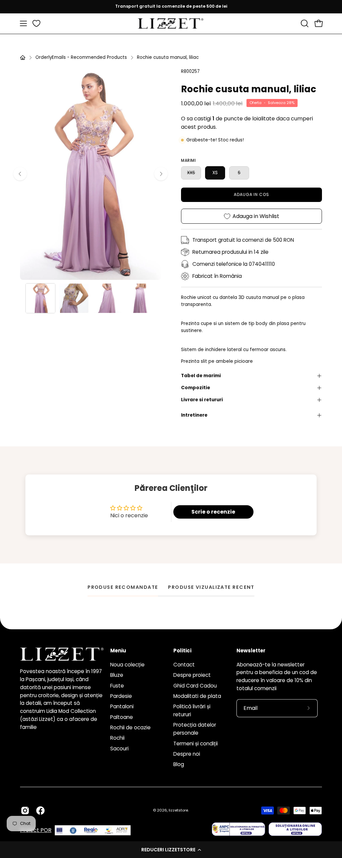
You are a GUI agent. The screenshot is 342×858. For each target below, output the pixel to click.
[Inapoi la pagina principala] (22, 57)
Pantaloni (122, 706)
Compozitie (195, 388)
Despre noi (186, 753)
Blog (178, 764)
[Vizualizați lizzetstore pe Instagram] (25, 811)
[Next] (161, 174)
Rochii (117, 737)
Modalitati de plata (197, 696)
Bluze (116, 674)
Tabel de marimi (201, 375)
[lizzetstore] (171, 23)
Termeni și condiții (195, 743)
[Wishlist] (36, 23)
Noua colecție (127, 664)
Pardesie (121, 696)
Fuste (117, 685)
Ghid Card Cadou (195, 685)
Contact (184, 664)
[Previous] (20, 174)
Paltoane (121, 716)
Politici (182, 651)
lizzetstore (178, 810)
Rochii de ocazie (130, 727)
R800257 (190, 71)
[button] (171, 849)
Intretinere (194, 415)
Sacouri (119, 748)
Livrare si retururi (202, 400)
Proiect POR (35, 830)
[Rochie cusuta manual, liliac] (40, 298)
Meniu (118, 651)
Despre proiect (192, 674)
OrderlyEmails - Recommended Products (81, 57)
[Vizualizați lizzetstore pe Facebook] (40, 811)
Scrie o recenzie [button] (213, 512)
